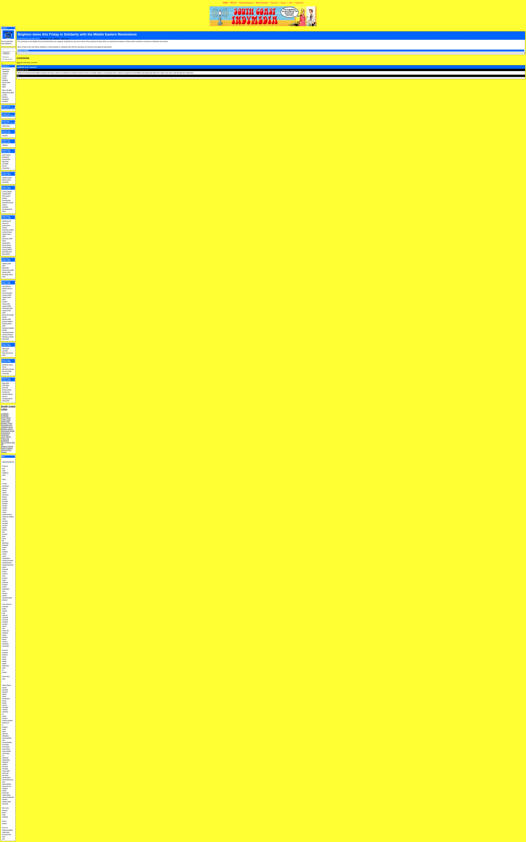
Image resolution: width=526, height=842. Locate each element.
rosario (4, 635)
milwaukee (5, 735)
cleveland (5, 707)
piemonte (5, 569)
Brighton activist (7, 429)
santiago (5, 637)
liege (3, 536)
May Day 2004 (6, 371)
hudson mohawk (7, 720)
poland (4, 571)
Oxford (4, 78)
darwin (4, 659)
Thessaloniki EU (7, 398)
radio (3, 470)
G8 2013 (5, 135)
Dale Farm (5, 161)
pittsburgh (5, 762)
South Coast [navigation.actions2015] (10, 114)
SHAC (4, 240)
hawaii (4, 716)
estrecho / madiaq (8, 516)
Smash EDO (6, 243)
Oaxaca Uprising (7, 321)
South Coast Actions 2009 (6, 187)
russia (4, 580)
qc (3, 670)
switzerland (5, 589)
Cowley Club (5, 420)
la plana (4, 534)
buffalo (4, 703)
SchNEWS (5, 414)
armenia (4, 488)
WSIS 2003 (5, 400)
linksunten (5, 543)
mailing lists (5, 832)
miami (4, 731)
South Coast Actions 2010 (6, 173)
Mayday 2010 (6, 179)
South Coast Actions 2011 (6, 151)
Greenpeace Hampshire (5, 434)
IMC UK (233, 3)
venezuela (5, 646)
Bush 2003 (5, 383)
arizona (4, 687)
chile (3, 613)
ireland (4, 527)
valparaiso (5, 643)
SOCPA (4, 330)
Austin (4, 696)
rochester (5, 768)
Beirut (4, 812)
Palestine (56, 38)
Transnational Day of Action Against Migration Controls (8, 334)
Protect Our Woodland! (5, 440)
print (3, 468)
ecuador (4, 624)
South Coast (65, 38)
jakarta (4, 661)
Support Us (299, 3)
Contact (283, 3)
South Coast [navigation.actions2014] (10, 122)
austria (4, 492)
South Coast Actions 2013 (6, 131)
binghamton (6, 698)
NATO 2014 (6, 126)
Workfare (5, 145)
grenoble (5, 523)
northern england (7, 560)
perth (3, 667)
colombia (5, 621)
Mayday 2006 (6, 319)
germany (5, 521)
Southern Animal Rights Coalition (7, 447)
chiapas (4, 610)
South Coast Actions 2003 (6, 379)
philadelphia (6, 759)
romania (4, 578)
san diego (5, 775)
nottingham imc (7, 562)
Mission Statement (262, 3)
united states (6, 795)
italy (3, 532)
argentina (5, 606)
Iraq (51, 38)
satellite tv (5, 472)
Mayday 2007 (6, 272)
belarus (4, 497)
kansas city (5, 722)
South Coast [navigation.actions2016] (10, 107)
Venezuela (5, 373)
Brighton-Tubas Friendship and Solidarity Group (7, 425)
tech (3, 838)
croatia (4, 510)
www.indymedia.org (8, 461)
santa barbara (6, 784)
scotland (5, 584)
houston (4, 718)
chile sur (4, 615)
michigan (5, 733)
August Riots (6, 159)
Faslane (4, 301)
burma (4, 656)
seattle (4, 790)
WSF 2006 (5, 339)
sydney (4, 672)
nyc (3, 755)
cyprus (4, 512)
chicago (4, 705)
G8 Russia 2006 (7, 308)
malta (4, 549)
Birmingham (6, 69)
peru (3, 628)
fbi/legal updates (7, 830)
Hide (18, 63)
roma (3, 575)
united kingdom (7, 597)
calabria (4, 507)
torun (3, 591)
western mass (6, 801)
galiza (4, 518)
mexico (4, 626)
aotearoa (5, 652)
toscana (4, 593)
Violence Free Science (6, 451)
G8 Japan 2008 (7, 238)
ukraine (4, 595)
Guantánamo (6, 200)
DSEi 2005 (5, 348)
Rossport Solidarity (8, 328)
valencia (4, 600)
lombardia (5, 545)
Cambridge (5, 71)
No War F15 (6, 392)
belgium (4, 499)
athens (4, 490)
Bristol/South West (8, 92)
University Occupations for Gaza (7, 209)
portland (4, 764)
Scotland (5, 101)
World (4, 86)
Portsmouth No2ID (8, 431)
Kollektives (5, 66)
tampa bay (5, 792)
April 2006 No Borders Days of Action (7, 288)
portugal (4, 573)
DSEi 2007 (5, 267)
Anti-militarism (44, 38)
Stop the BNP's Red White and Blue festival (7, 252)
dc (3, 713)
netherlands (6, 558)
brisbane (5, 654)
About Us (274, 3)
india (3, 678)
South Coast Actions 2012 (6, 141)
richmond (5, 766)
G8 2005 (5, 350)
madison (5, 727)
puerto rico (5, 630)
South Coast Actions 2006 (6, 282)
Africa (4, 479)
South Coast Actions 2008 (6, 217)
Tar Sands (5, 182)
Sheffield (5, 80)
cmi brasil (5, 617)
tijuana (4, 639)
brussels (4, 503)
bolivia (4, 608)
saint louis (5, 773)
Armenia (4, 810)
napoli (4, 556)
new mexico (6, 746)
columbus (5, 711)
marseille (5, 551)
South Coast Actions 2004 (6, 360)
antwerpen (5, 486)
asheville (5, 692)
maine (4, 729)
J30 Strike (5, 163)
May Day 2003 (6, 389)
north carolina (6, 751)
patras (4, 567)
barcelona (5, 494)
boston (4, 700)
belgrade (5, 501)
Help (290, 3)
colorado (5, 709)
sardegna (5, 582)
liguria (4, 538)
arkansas (5, 689)
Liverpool (5, 73)
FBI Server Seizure (8, 369)
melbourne (5, 665)
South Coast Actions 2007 (6, 259)
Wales (4, 84)
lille (3, 540)
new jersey (5, 744)
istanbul (4, 529)
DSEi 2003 (5, 385)
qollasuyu (5, 632)
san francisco (6, 777)
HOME (225, 3)
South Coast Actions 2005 (6, 344)
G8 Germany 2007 (8, 270)
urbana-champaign (8, 797)
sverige (4, 586)
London (4, 75)
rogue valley (6, 770)
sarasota (5, 788)
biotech (4, 823)
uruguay (4, 641)
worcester (5, 803)
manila (4, 663)
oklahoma (5, 757)
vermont (4, 799)
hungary (4, 525)
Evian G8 (5, 387)
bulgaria (4, 505)
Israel (4, 814)
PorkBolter (5, 416)
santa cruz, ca (6, 786)
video (4, 475)
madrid (4, 547)
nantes (4, 553)
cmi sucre (5, 619)
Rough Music (6, 418)
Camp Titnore (6, 437)
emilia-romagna (7, 514)
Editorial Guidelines (246, 3)
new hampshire (7, 742)
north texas (5, 753)
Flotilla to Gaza (7, 177)
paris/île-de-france (8, 564)
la (2, 724)
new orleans (6, 749)
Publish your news (8, 34)
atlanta (4, 694)
